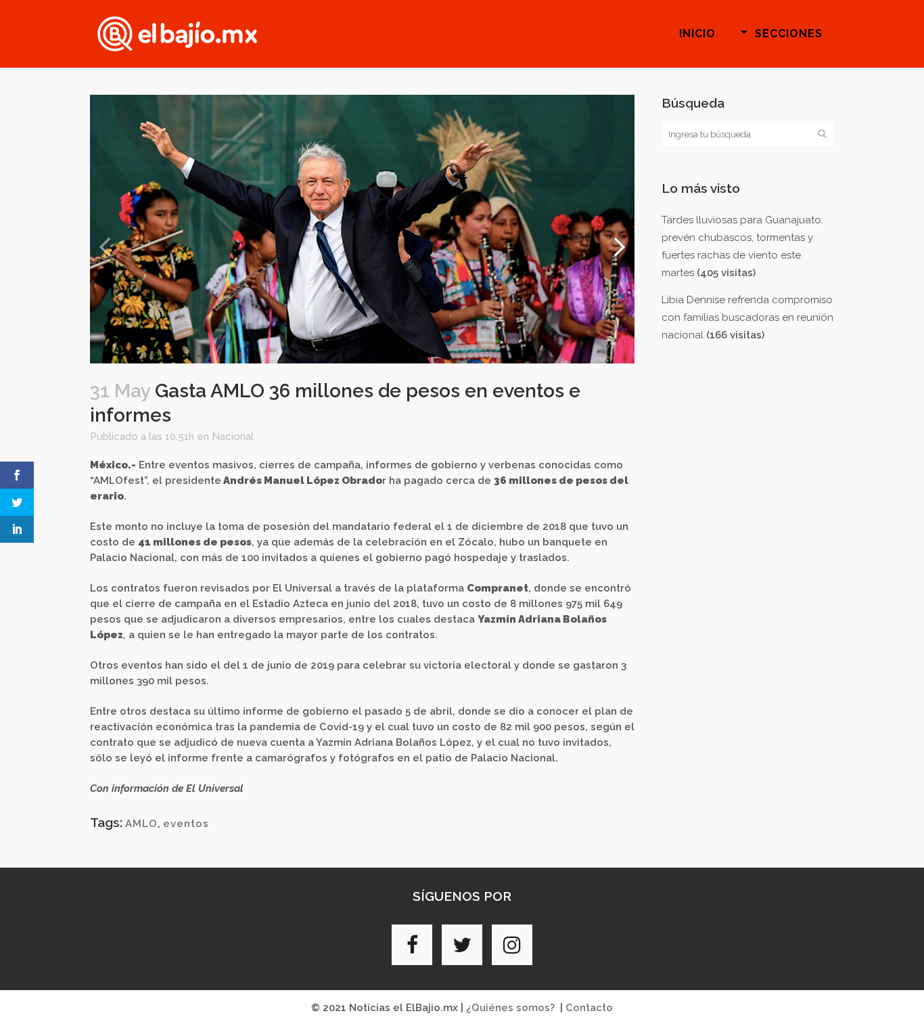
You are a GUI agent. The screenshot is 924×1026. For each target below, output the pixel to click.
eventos (186, 824)
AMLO (141, 824)
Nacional (233, 436)
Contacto (589, 1008)
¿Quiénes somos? (510, 1008)
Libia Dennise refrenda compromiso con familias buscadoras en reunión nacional (747, 317)
